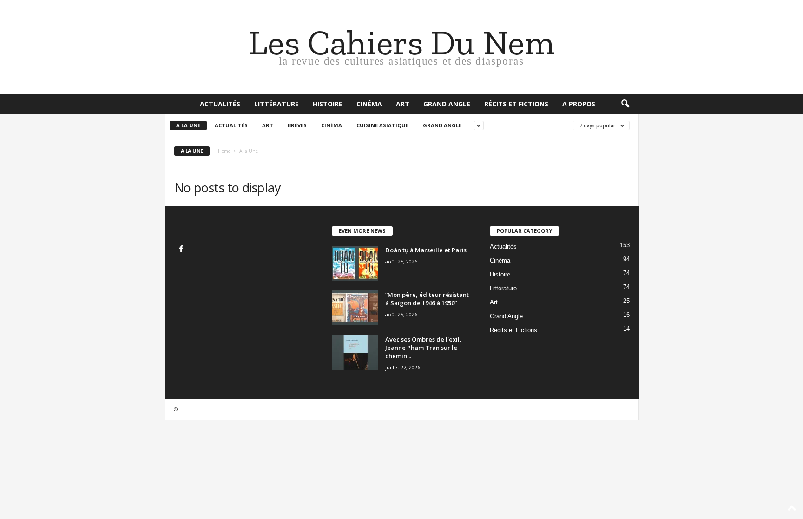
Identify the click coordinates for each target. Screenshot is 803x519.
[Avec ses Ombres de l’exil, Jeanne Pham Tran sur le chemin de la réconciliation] (355, 352)
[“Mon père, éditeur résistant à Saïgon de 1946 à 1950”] (355, 307)
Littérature (276, 103)
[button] (625, 104)
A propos (578, 103)
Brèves (297, 125)
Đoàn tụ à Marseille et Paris (426, 250)
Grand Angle (446, 103)
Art (402, 103)
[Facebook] (182, 249)
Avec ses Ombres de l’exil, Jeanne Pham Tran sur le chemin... (423, 347)
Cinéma (369, 103)
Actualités (220, 103)
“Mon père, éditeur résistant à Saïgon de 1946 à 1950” (427, 298)
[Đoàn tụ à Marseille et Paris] (355, 263)
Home (224, 151)
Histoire (327, 103)
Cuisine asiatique (382, 125)
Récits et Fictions (516, 103)
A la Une (188, 125)
